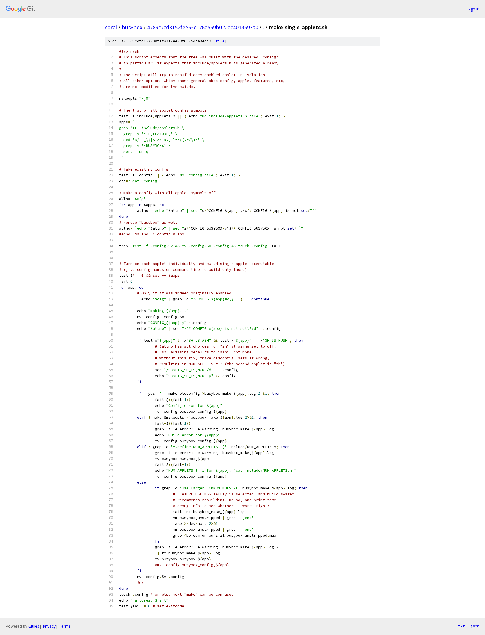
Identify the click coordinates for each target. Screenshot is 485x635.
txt (461, 626)
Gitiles (33, 626)
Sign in (473, 9)
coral (111, 27)
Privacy (49, 626)
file (220, 41)
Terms (65, 626)
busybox (132, 27)
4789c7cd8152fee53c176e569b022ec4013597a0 (202, 27)
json (474, 626)
